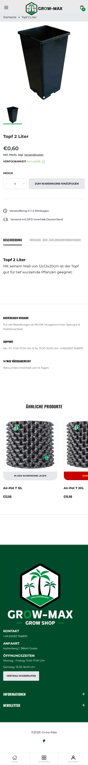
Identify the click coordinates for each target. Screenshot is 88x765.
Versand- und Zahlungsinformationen (55, 240)
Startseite (9, 17)
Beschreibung (12, 240)
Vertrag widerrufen (21, 676)
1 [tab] (44, 97)
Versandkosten (34, 154)
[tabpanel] (44, 62)
